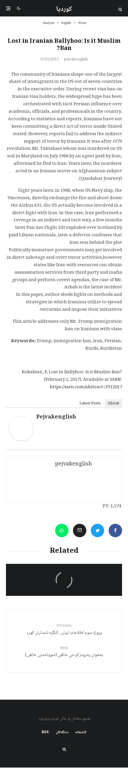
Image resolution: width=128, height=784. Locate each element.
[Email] (79, 530)
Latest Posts (90, 403)
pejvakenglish (76, 60)
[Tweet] (97, 530)
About (113, 403)
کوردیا (64, 9)
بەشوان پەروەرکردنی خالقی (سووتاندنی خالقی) (64, 652)
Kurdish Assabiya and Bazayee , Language (65, 587)
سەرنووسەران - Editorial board (93, 573)
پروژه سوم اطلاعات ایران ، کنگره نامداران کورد (64, 630)
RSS (45, 733)
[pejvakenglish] (21, 440)
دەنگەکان (62, 733)
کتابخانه (81, 733)
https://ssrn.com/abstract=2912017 (86, 387)
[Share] (115, 530)
